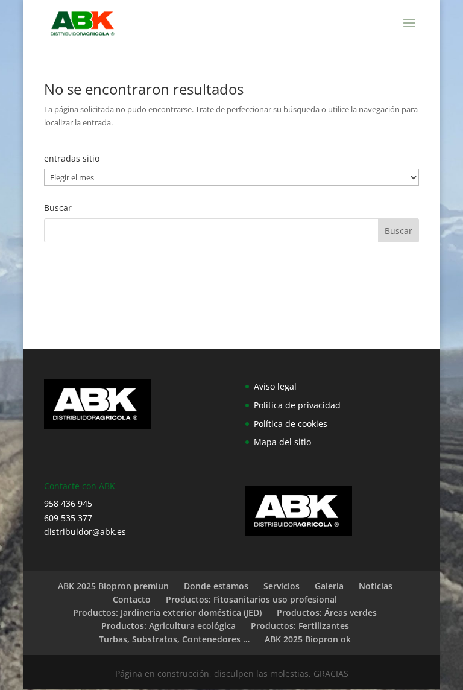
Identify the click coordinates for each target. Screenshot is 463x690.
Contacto (132, 599)
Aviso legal (275, 386)
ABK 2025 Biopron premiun (113, 586)
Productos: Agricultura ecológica (168, 625)
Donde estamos (216, 586)
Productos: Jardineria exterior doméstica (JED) (167, 612)
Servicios (281, 586)
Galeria (329, 586)
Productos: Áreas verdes (327, 612)
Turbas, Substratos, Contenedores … (174, 639)
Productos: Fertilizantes (300, 625)
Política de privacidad (297, 405)
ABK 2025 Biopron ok (308, 639)
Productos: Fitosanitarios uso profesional (251, 599)
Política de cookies (290, 423)
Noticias (375, 586)
